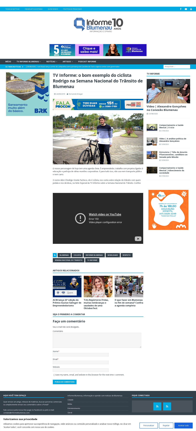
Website (56, 367)
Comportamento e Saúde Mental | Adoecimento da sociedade (171, 170)
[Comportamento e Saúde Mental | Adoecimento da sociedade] (152, 171)
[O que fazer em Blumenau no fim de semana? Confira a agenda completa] (129, 286)
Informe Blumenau (94, 255)
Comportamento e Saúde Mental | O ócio (171, 126)
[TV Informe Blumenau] (157, 406)
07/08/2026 (165, 176)
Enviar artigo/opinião (34, 9)
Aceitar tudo (183, 425)
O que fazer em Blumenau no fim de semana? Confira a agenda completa (129, 302)
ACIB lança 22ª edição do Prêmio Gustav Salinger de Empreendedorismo (67, 302)
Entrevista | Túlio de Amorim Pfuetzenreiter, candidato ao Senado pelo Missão (173, 154)
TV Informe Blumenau (28, 61)
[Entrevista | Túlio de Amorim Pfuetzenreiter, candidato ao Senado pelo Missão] (152, 155)
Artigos (67, 61)
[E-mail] (186, 9)
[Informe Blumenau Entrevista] (167, 406)
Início (8, 61)
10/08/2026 (165, 160)
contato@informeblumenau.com (16, 412)
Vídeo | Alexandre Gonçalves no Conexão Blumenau (166, 108)
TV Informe (92, 260)
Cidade (70, 400)
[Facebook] (180, 9)
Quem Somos (53, 9)
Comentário (58, 331)
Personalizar (148, 425)
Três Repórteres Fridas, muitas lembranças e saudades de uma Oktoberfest (96, 304)
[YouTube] (191, 9)
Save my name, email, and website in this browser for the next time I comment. (89, 374)
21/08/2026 (165, 131)
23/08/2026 (153, 113)
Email (55, 359)
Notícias (50, 61)
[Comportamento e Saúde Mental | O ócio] (152, 128)
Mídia (70, 404)
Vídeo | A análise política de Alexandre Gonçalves (172, 139)
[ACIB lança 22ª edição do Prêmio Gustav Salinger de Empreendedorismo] (67, 286)
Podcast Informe (87, 61)
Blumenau (64, 255)
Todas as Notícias (12, 9)
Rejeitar (166, 425)
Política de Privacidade (72, 9)
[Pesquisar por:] (176, 66)
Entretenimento (74, 408)
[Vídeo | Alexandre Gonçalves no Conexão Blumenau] (168, 91)
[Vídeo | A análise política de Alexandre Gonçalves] (152, 141)
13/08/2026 (165, 144)
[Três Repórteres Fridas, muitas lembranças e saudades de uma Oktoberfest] (98, 286)
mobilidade (113, 255)
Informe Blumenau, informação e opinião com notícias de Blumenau (95, 395)
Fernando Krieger (76, 94)
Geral (70, 412)
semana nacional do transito (68, 260)
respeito (127, 255)
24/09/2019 (60, 94)
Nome (55, 351)
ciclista (77, 255)
